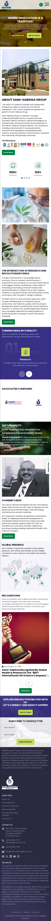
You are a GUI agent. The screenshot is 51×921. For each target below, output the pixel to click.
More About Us (17, 35)
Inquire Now (48, 467)
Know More (8, 152)
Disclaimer (35, 912)
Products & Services (10, 806)
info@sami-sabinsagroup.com (19, 851)
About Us (5, 799)
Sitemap (26, 912)
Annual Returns (8, 802)
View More (25, 691)
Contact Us (6, 818)
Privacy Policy (16, 912)
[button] (22, 178)
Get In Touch (34, 35)
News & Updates (9, 809)
